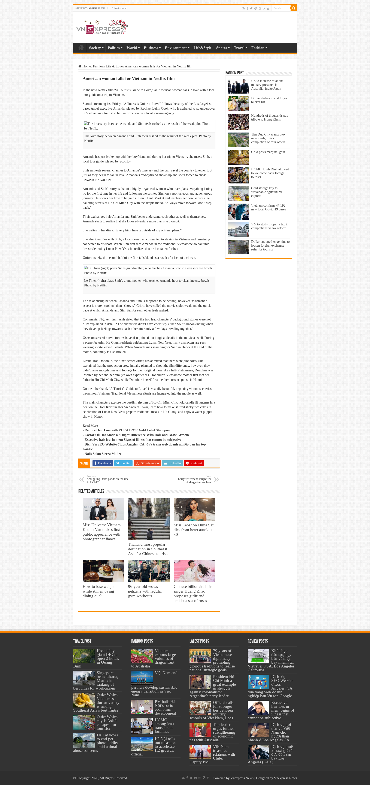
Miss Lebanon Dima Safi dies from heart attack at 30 (194, 530)
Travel (239, 48)
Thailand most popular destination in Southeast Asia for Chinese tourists (148, 549)
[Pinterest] (255, 8)
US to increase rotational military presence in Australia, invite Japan (267, 84)
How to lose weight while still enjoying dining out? (99, 591)
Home (81, 47)
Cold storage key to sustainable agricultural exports (266, 192)
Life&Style (203, 48)
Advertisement (119, 8)
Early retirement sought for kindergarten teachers (194, 479)
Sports (221, 48)
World (132, 48)
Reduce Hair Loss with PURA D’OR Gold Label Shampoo (127, 430)
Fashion (257, 48)
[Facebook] (247, 8)
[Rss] (243, 8)
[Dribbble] (260, 8)
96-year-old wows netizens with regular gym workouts (145, 591)
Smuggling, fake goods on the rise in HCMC (107, 479)
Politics (114, 48)
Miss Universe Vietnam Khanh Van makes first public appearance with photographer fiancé (102, 532)
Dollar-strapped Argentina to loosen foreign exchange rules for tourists (270, 245)
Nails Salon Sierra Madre (103, 454)
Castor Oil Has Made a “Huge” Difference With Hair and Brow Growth (137, 435)
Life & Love (114, 66)
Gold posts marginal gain (268, 152)
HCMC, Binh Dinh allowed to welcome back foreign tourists (270, 173)
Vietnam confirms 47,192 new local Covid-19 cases (268, 207)
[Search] (294, 8)
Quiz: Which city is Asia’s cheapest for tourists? (107, 723)
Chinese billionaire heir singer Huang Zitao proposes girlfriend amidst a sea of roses (193, 593)
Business (151, 48)
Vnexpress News (242, 778)
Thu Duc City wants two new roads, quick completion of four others (268, 138)
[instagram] (268, 8)
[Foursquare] (264, 8)
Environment (176, 48)
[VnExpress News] (102, 27)
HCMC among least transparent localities (164, 726)
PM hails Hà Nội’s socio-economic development (165, 707)
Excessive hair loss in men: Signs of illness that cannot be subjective (133, 439)
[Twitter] (251, 8)
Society (95, 48)
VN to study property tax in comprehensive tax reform (269, 226)
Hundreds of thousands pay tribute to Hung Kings (269, 117)
